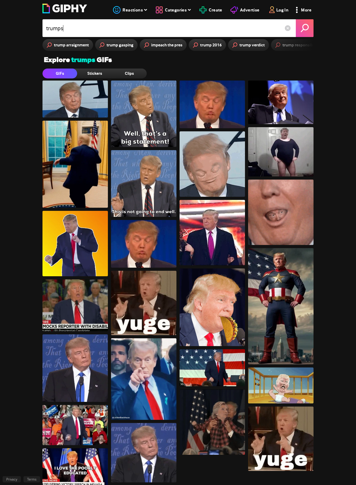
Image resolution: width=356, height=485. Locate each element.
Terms (31, 479)
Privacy (11, 479)
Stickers (94, 73)
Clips (129, 73)
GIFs (60, 73)
